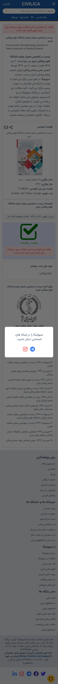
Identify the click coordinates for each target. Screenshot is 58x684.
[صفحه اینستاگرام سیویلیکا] (25, 349)
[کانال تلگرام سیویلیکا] (32, 349)
